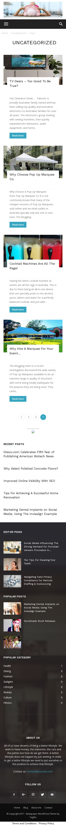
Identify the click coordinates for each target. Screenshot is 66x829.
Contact (48, 807)
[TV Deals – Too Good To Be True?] (33, 70)
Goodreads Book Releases (39, 621)
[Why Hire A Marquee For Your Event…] (33, 336)
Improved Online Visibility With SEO (29, 481)
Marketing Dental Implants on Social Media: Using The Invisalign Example (41, 607)
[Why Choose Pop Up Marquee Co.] (33, 162)
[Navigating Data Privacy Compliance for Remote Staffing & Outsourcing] (12, 581)
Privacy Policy (46, 823)
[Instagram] (33, 794)
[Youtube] (52, 794)
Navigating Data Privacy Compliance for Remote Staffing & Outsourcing (38, 580)
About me (36, 807)
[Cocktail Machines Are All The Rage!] (33, 251)
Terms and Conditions (24, 823)
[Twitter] (42, 794)
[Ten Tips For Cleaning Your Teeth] (12, 564)
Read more (18, 135)
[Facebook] (14, 794)
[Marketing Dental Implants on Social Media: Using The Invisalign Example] (12, 608)
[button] (61, 24)
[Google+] (23, 794)
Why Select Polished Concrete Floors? (31, 468)
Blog (25, 807)
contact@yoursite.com (40, 771)
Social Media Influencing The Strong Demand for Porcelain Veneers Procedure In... (41, 546)
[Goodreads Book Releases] (12, 625)
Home (5, 33)
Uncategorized (18, 33)
